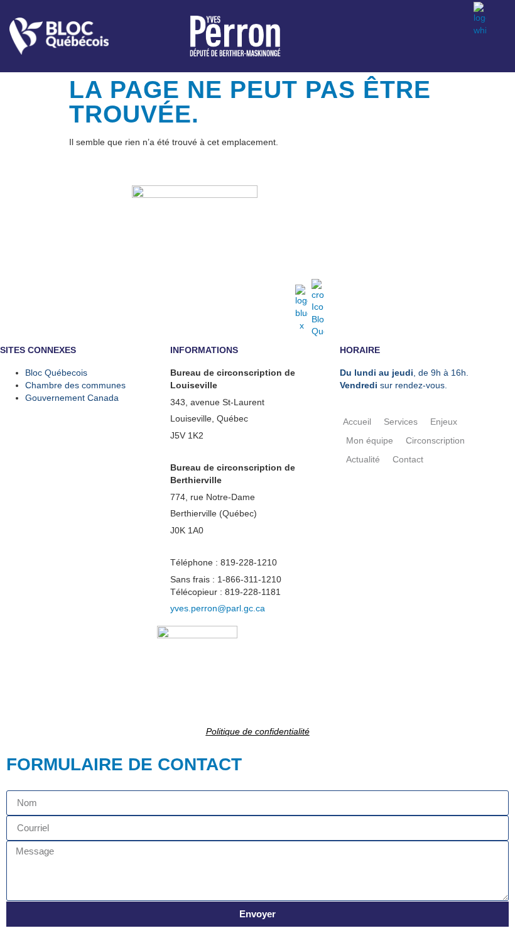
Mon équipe (369, 440)
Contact (408, 459)
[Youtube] (404, 18)
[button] (501, 53)
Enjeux (443, 422)
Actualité (363, 459)
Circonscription (435, 440)
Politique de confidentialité (258, 731)
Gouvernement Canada (72, 398)
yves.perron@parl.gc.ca (217, 608)
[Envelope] (454, 18)
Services (401, 422)
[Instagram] (429, 18)
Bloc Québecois (56, 373)
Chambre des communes (75, 385)
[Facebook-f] (379, 18)
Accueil (357, 422)
